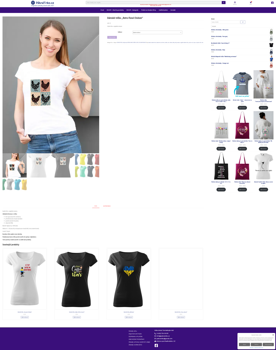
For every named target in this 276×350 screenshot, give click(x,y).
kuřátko (166, 42)
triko (202, 42)
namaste (178, 42)
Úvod (102, 10)
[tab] (97, 206)
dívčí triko (163, 42)
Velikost (120, 32)
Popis (95, 206)
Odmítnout (256, 344)
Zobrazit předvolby (268, 344)
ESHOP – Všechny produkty (115, 10)
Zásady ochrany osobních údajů (258, 347)
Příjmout (244, 344)
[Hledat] (242, 22)
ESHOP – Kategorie (132, 10)
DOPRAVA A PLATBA (135, 336)
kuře (168, 42)
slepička (197, 42)
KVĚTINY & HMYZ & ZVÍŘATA (131, 42)
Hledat (213, 19)
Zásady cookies (252, 347)
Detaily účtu (133, 331)
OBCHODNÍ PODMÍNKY (136, 339)
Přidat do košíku (112, 37)
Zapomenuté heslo (135, 334)
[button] (273, 335)
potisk (190, 42)
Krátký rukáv (125, 42)
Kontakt (172, 10)
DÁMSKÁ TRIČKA (119, 42)
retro (192, 42)
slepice (194, 42)
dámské (149, 42)
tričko (200, 42)
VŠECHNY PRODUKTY (142, 42)
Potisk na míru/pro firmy (148, 10)
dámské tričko (153, 42)
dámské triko (158, 42)
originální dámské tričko (184, 42)
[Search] (224, 2)
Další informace (107, 206)
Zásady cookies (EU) (135, 345)
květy (176, 42)
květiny (173, 42)
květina (171, 42)
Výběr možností (24, 317)
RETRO (137, 42)
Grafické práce (163, 10)
